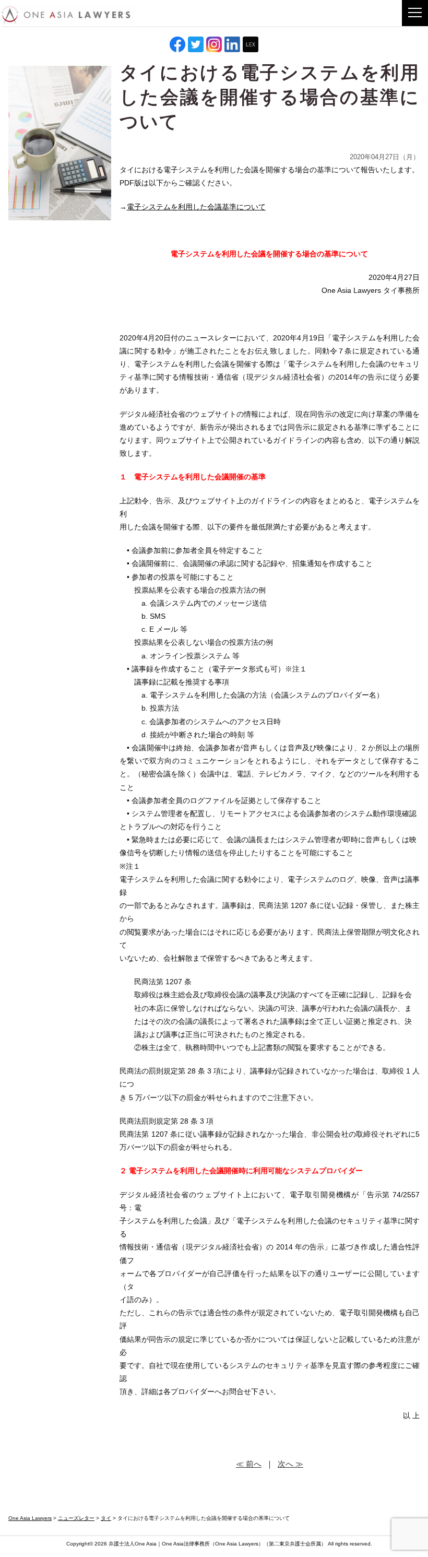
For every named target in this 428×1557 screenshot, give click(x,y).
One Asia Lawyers (236, 1544)
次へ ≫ (290, 1463)
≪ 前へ (248, 1463)
